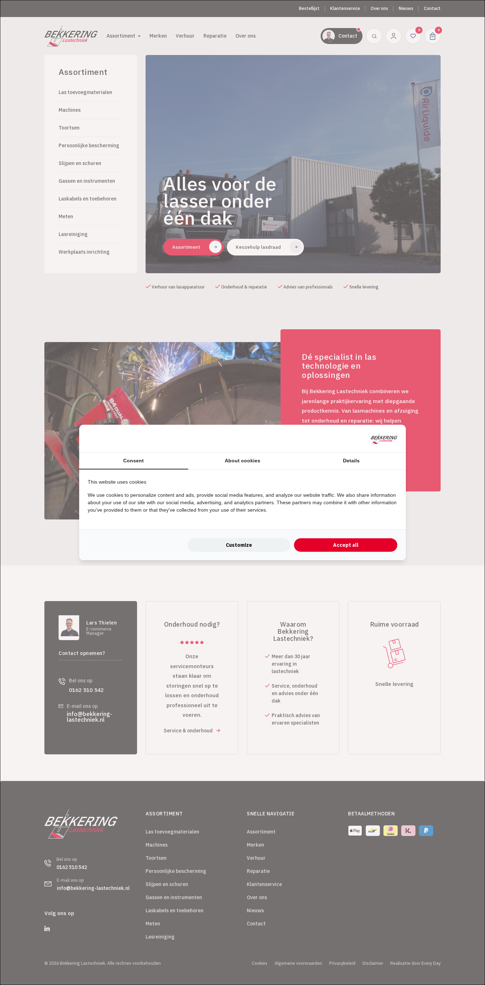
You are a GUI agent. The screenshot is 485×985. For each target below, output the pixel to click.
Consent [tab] (133, 460)
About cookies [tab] (242, 460)
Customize (239, 545)
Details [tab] (351, 460)
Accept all (346, 545)
